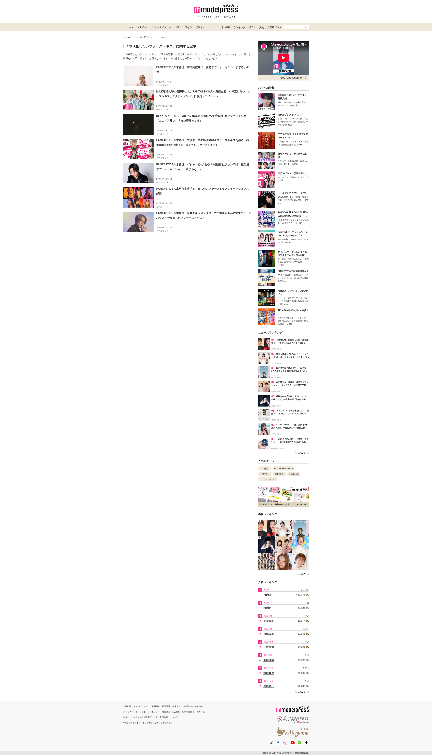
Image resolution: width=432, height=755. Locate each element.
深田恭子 (268, 686)
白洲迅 (265, 468)
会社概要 (127, 706)
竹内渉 (267, 595)
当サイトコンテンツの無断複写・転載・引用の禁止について (150, 717)
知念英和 (268, 621)
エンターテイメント (160, 27)
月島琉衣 (268, 634)
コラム (178, 27)
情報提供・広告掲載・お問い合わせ (178, 711)
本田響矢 (279, 473)
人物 (261, 27)
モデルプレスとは (141, 706)
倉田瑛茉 (268, 660)
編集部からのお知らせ (193, 706)
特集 (227, 27)
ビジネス (200, 27)
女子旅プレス (274, 27)
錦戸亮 (265, 473)
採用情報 (176, 706)
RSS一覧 (200, 711)
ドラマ (252, 27)
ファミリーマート (268, 479)
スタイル (141, 27)
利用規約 (156, 706)
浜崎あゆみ (294, 473)
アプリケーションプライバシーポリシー (141, 711)
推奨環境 (166, 706)
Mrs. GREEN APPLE (283, 468)
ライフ (188, 27)
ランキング (239, 27)
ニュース (129, 27)
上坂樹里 (268, 647)
